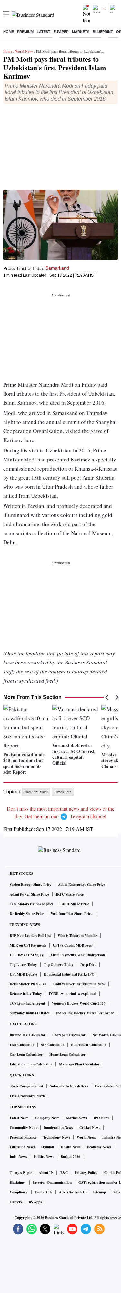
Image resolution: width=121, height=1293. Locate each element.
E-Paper (61, 32)
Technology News (56, 1137)
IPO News (101, 1118)
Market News (76, 1118)
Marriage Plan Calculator (79, 1064)
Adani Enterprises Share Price (81, 884)
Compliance (19, 1192)
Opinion (47, 1147)
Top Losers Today (23, 964)
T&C (64, 1173)
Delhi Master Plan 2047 (28, 984)
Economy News (99, 1147)
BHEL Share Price (74, 904)
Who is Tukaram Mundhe (77, 935)
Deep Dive (88, 964)
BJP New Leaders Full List (30, 935)
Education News (22, 1147)
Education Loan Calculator (31, 1064)
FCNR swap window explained (72, 993)
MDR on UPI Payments (28, 945)
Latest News (19, 1118)
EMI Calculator (22, 1045)
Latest (43, 32)
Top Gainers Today (59, 964)
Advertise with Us (72, 1192)
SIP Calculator (52, 1045)
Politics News (44, 1156)
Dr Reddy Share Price (27, 913)
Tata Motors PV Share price (32, 904)
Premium (25, 32)
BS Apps (35, 1202)
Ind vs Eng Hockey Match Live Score (85, 1013)
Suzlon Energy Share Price (30, 884)
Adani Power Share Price (29, 894)
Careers (16, 1202)
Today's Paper (21, 1173)
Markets (80, 32)
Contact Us (43, 1192)
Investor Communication (52, 1182)
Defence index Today (26, 993)
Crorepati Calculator (69, 1035)
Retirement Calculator (88, 1045)
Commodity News (23, 1127)
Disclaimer (18, 1182)
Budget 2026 (70, 1156)
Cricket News (89, 1127)
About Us (46, 1173)
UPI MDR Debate (23, 974)
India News (18, 1156)
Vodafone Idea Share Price (71, 913)
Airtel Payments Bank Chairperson (77, 955)
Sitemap (99, 1192)
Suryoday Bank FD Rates (29, 1013)
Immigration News (58, 1127)
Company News (47, 1118)
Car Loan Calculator (26, 1054)
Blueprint (103, 32)
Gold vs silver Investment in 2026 (79, 984)
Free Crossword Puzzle (27, 1096)
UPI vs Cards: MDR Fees (72, 945)
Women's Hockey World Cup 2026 (79, 1003)
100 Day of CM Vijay (27, 955)
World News (24, 51)
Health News (70, 1147)
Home (8, 32)
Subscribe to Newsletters (69, 1086)
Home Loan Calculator (67, 1054)
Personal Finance (23, 1137)
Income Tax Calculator (27, 1035)
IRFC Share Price (70, 894)
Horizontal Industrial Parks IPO (69, 974)
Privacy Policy (86, 1173)
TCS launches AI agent (27, 1003)
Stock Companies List (26, 1086)
